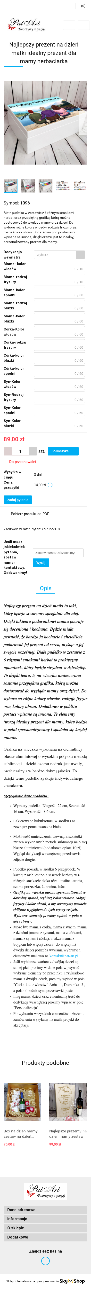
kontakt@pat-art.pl (64, 955)
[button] (81, 6)
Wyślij (41, 563)
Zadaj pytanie (17, 500)
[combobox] (59, 255)
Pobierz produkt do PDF (30, 514)
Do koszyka (60, 451)
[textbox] (55, 254)
